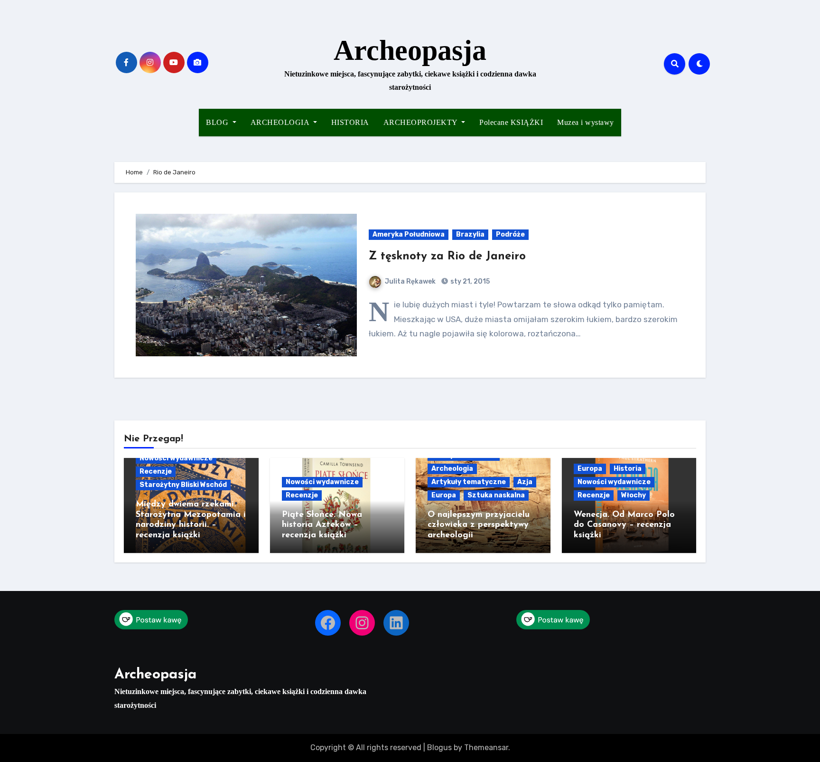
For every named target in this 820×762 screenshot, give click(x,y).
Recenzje (156, 471)
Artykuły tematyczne (468, 482)
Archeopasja (410, 50)
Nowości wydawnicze (176, 458)
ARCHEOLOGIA (281, 122)
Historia (628, 469)
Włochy (633, 495)
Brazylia (470, 234)
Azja (524, 482)
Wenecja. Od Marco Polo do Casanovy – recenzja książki (624, 525)
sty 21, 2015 (469, 281)
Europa (443, 495)
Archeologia (452, 469)
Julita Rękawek (410, 281)
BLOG (218, 122)
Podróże (510, 234)
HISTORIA (350, 122)
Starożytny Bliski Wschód (183, 485)
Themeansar (486, 747)
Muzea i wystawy (585, 122)
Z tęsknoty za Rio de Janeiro (447, 256)
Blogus (439, 747)
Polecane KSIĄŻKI (511, 122)
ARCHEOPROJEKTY (421, 122)
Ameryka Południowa (409, 234)
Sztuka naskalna (496, 495)
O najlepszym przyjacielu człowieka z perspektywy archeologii (479, 525)
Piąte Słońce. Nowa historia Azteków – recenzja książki (322, 525)
